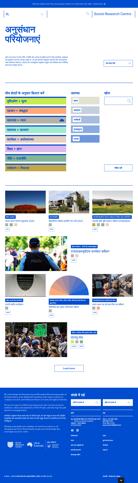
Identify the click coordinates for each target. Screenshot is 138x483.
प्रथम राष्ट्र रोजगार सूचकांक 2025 (19, 221)
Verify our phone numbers (83, 421)
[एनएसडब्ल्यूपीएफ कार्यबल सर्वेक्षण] (36, 253)
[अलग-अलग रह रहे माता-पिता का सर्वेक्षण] (112, 285)
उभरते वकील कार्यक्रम (14, 304)
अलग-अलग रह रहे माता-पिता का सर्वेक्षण (108, 304)
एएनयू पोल (77, 337)
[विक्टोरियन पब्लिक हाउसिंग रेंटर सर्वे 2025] (69, 202)
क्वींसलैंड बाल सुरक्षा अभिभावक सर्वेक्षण (64, 307)
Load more (69, 368)
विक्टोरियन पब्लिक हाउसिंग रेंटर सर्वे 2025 (66, 221)
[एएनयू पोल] (36, 339)
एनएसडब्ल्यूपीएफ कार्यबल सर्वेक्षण (90, 251)
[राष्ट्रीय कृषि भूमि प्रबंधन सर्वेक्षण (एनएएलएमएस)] (112, 202)
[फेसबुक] (72, 430)
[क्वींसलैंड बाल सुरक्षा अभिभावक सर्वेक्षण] (69, 285)
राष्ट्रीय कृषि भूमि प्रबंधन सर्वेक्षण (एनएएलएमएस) (111, 221)
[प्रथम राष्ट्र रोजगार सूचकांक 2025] (25, 202)
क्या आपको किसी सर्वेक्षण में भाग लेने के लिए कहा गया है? (86, 419)
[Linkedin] (77, 430)
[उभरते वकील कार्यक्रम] (25, 285)
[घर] (112, 13)
